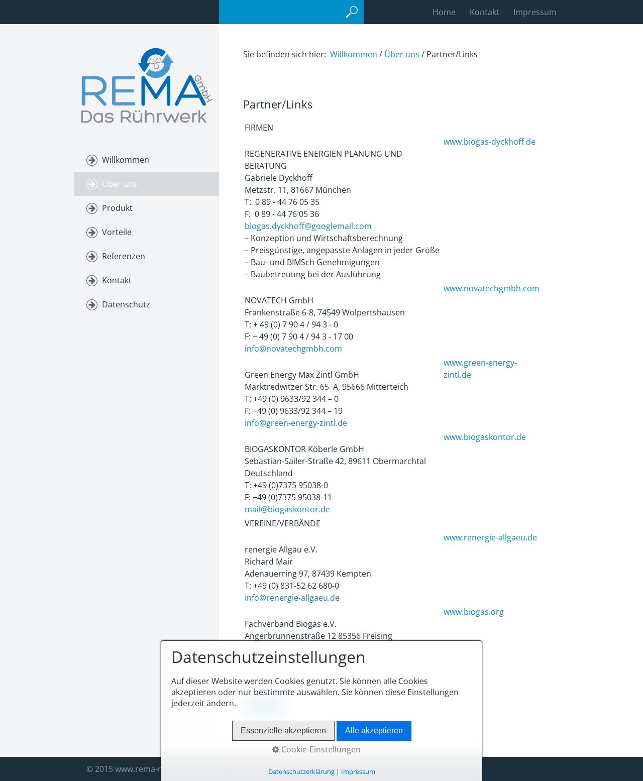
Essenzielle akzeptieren (283, 730)
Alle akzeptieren (374, 730)
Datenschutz (126, 304)
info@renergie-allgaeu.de (292, 597)
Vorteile (117, 232)
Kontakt (484, 12)
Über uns (119, 183)
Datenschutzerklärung (301, 771)
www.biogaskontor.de (485, 436)
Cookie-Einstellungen (320, 749)
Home (444, 12)
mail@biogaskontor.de (287, 509)
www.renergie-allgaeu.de (490, 537)
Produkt (117, 207)
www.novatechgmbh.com (492, 288)
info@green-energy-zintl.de (296, 422)
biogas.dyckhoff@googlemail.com (308, 226)
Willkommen (125, 159)
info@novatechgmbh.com (293, 348)
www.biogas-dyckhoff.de (489, 141)
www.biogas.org (475, 611)
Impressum (535, 12)
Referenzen (123, 256)
